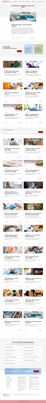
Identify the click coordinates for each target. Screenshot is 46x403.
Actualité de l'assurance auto (9, 347)
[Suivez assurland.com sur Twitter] (4, 396)
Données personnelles (21, 394)
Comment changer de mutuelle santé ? (34, 383)
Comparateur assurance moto (22, 382)
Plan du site (36, 394)
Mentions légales (15, 394)
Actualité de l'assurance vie (29, 347)
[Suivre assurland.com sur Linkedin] (5, 396)
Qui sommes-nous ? (9, 378)
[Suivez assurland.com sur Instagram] (8, 396)
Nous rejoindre (8, 382)
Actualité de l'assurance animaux (9, 360)
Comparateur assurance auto (22, 378)
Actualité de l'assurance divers (30, 350)
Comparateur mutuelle (21, 381)
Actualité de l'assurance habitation (10, 350)
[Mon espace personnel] (43, 1)
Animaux (33, 1)
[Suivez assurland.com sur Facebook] (3, 396)
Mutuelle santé (21, 9)
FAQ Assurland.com (9, 387)
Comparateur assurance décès (22, 388)
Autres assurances (39, 1)
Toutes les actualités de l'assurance (31, 360)
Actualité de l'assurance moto (9, 353)
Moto (23, 1)
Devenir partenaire (8, 381)
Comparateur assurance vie (21, 387)
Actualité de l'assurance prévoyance (10, 363)
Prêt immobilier (28, 1)
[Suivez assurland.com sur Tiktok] (9, 396)
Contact (7, 386)
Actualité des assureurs (29, 353)
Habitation (15, 1)
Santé (19, 1)
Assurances (8, 383)
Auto (11, 1)
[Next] (27, 334)
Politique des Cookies (28, 394)
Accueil (16, 9)
